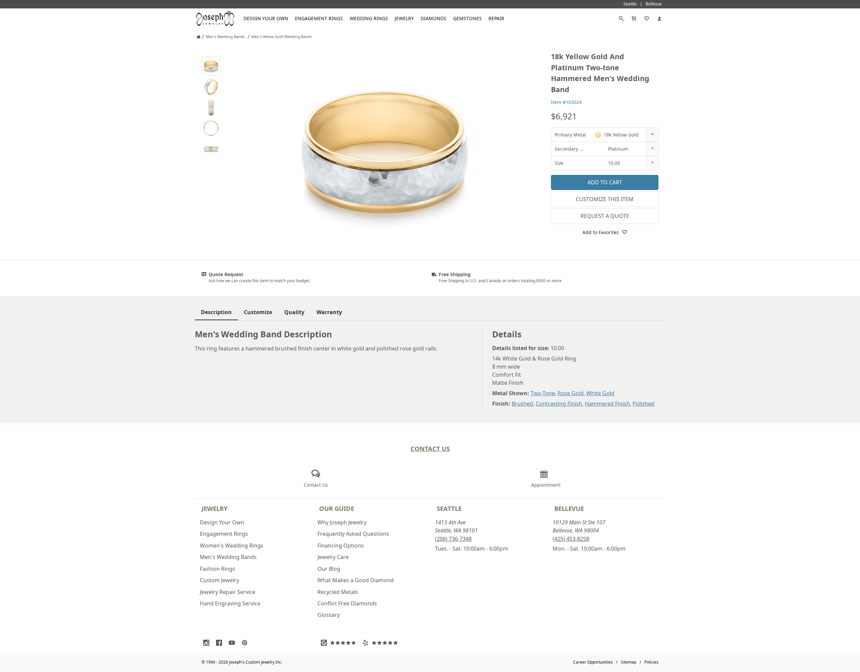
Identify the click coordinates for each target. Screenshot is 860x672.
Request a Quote (604, 216)
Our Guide (336, 508)
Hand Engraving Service (230, 603)
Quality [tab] (294, 312)
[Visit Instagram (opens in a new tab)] (208, 642)
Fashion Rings (217, 568)
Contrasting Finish (559, 403)
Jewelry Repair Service (227, 592)
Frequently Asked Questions (353, 533)
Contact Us (430, 448)
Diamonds (433, 18)
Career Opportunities (593, 662)
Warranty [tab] (329, 312)
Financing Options (340, 545)
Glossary (328, 615)
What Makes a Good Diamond (355, 580)
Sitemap (628, 662)
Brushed (522, 403)
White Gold (600, 393)
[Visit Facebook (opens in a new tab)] (220, 642)
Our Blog (328, 568)
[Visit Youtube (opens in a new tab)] (233, 642)
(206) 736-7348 (453, 539)
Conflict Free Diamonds (347, 603)
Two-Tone (542, 393)
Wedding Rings (369, 18)
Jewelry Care (333, 557)
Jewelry (404, 18)
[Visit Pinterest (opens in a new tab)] (246, 642)
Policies (651, 662)
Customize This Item (605, 199)
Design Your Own (266, 18)
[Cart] (634, 18)
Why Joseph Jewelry (342, 522)
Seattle (449, 508)
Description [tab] (216, 312)
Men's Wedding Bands (228, 557)
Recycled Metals (337, 592)
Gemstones (467, 18)
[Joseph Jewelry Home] (199, 37)
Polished (643, 403)
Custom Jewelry (219, 580)
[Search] (621, 18)
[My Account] (659, 18)
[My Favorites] (646, 18)
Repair (496, 18)
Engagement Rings (319, 18)
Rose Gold (571, 393)
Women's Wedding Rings (231, 545)
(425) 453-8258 (571, 539)
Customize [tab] (258, 312)
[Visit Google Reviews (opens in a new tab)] (340, 643)
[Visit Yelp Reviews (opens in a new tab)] (381, 643)
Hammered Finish (607, 403)
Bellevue (569, 508)
